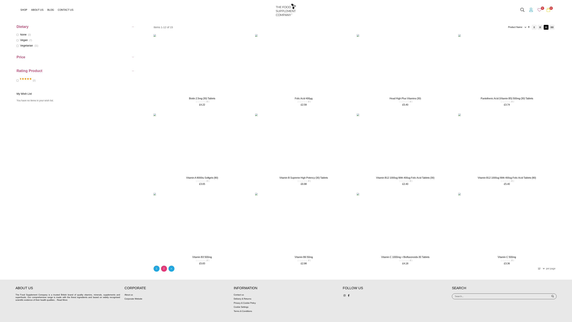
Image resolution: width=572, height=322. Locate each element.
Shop (23, 10)
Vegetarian (29, 45)
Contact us (65, 10)
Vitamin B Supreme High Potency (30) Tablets (303, 178)
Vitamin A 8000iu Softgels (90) (202, 178)
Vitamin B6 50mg (304, 257)
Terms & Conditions (243, 311)
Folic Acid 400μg (304, 98)
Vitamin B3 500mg (202, 257)
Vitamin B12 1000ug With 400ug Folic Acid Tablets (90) (507, 178)
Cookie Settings (241, 307)
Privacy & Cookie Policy (245, 303)
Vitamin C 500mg (507, 257)
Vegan (26, 40)
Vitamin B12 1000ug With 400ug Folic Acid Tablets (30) (405, 178)
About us (37, 10)
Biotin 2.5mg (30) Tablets (202, 98)
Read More (62, 300)
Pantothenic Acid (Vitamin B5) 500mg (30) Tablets (507, 98)
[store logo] (286, 9)
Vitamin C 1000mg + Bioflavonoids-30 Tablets (405, 257)
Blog (50, 10)
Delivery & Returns (242, 299)
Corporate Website (133, 299)
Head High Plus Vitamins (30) (405, 98)
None (25, 34)
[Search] (552, 296)
